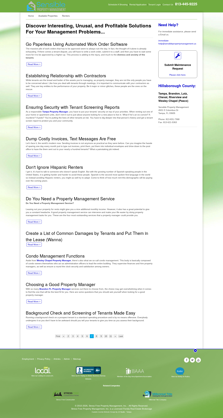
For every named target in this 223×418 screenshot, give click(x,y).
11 (111, 336)
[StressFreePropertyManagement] (186, 360)
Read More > (34, 64)
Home (31, 15)
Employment (28, 359)
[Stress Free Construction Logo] (65, 394)
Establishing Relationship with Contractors (66, 75)
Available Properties (47, 15)
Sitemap (77, 359)
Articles (57, 359)
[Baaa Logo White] (134, 370)
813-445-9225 (186, 3)
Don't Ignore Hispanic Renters (54, 167)
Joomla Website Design (106, 412)
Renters (66, 15)
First (58, 336)
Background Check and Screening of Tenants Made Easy (80, 313)
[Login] (177, 55)
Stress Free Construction (65, 400)
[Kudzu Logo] (180, 370)
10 (106, 336)
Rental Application (138, 4)
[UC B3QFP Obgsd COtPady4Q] (198, 360)
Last (121, 336)
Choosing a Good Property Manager (60, 284)
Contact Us (168, 4)
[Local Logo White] (42, 370)
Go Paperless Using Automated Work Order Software (76, 44)
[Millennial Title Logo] (157, 394)
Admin (67, 359)
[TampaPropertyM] (192, 360)
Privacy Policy (43, 359)
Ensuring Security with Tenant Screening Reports (73, 107)
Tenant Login (154, 4)
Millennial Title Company (157, 400)
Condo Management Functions (55, 256)
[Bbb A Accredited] (88, 370)
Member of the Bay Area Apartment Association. (134, 376)
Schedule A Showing (118, 4)
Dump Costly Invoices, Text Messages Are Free (71, 138)
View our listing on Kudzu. (180, 376)
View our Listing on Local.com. (42, 376)
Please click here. (177, 75)
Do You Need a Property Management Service (70, 198)
